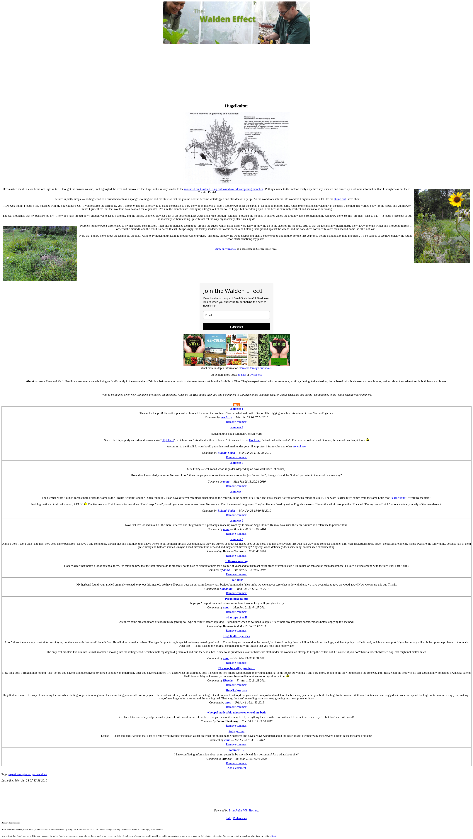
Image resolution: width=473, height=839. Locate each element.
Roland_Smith (226, 452)
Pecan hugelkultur (236, 598)
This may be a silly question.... (236, 668)
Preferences (240, 818)
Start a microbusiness (225, 248)
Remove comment (236, 421)
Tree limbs (236, 579)
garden (27, 774)
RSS (236, 404)
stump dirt (340, 199)
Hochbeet (254, 440)
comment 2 (236, 427)
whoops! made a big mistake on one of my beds (236, 712)
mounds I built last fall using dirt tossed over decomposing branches (223, 189)
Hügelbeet (168, 440)
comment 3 (236, 462)
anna (226, 481)
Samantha (226, 588)
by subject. (256, 374)
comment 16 (236, 750)
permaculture (39, 774)
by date (241, 374)
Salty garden (236, 731)
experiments (15, 774)
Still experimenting (236, 561)
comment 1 (236, 408)
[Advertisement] (236, 74)
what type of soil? (236, 617)
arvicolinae (299, 446)
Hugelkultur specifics (236, 636)
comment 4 (236, 491)
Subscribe (236, 326)
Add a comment (236, 767)
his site (274, 836)
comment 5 (236, 520)
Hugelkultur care (236, 690)
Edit (228, 818)
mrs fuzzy (226, 417)
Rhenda (228, 680)
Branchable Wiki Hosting (243, 810)
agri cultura (398, 497)
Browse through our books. (256, 368)
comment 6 (236, 539)
